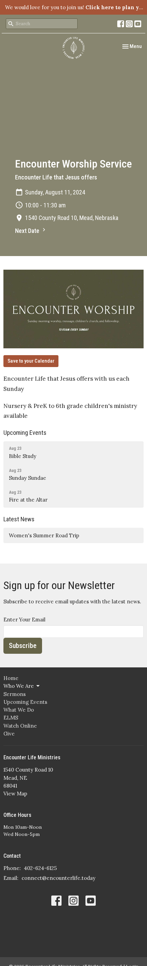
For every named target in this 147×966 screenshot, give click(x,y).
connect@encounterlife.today (58, 878)
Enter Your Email (24, 619)
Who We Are (18, 686)
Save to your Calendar (31, 361)
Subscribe (23, 646)
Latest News (19, 519)
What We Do (18, 710)
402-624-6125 (40, 868)
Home (10, 678)
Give (9, 733)
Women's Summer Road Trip (44, 535)
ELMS (10, 717)
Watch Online (20, 726)
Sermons (14, 694)
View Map (15, 793)
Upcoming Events (24, 432)
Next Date (28, 230)
